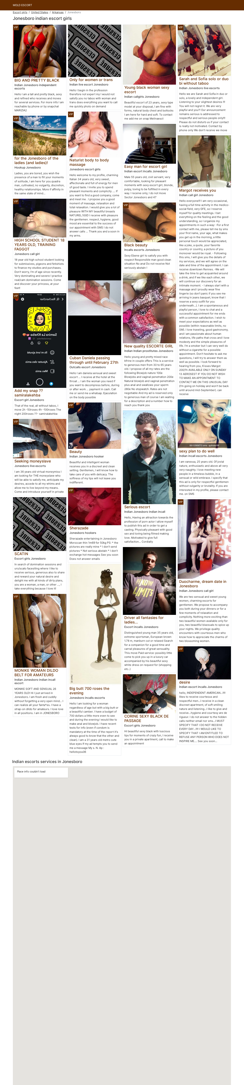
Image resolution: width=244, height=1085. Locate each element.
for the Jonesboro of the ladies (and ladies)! (36, 160)
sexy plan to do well (197, 451)
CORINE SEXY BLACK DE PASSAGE (146, 718)
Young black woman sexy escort (146, 89)
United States (39, 12)
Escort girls (20, 12)
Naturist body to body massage (89, 162)
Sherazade (78, 528)
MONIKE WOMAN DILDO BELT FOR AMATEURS (36, 672)
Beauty (75, 451)
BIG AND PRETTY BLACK (36, 80)
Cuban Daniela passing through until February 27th (93, 360)
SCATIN (21, 554)
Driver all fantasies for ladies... (144, 619)
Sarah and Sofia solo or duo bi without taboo (204, 81)
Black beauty (136, 245)
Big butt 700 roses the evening (89, 690)
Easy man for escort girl (145, 166)
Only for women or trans (91, 79)
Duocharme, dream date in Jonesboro (202, 583)
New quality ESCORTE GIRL (148, 346)
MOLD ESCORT (22, 5)
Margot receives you (197, 190)
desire (184, 682)
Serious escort (137, 507)
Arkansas (58, 12)
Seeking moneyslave (32, 461)
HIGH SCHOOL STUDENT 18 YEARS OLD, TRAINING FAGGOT (39, 244)
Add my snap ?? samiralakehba (28, 392)
